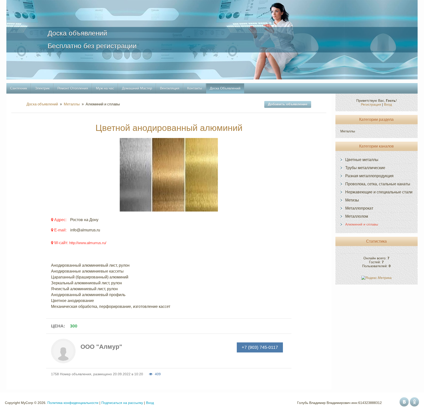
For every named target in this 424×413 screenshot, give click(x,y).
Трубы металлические (365, 168)
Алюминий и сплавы (361, 224)
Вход (388, 104)
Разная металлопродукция (369, 176)
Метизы (352, 200)
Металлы (72, 104)
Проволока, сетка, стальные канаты (377, 184)
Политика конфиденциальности (72, 403)
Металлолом (356, 216)
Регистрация (371, 104)
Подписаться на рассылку (122, 403)
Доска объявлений (43, 104)
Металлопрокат (359, 208)
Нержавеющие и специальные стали (378, 192)
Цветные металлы (361, 160)
